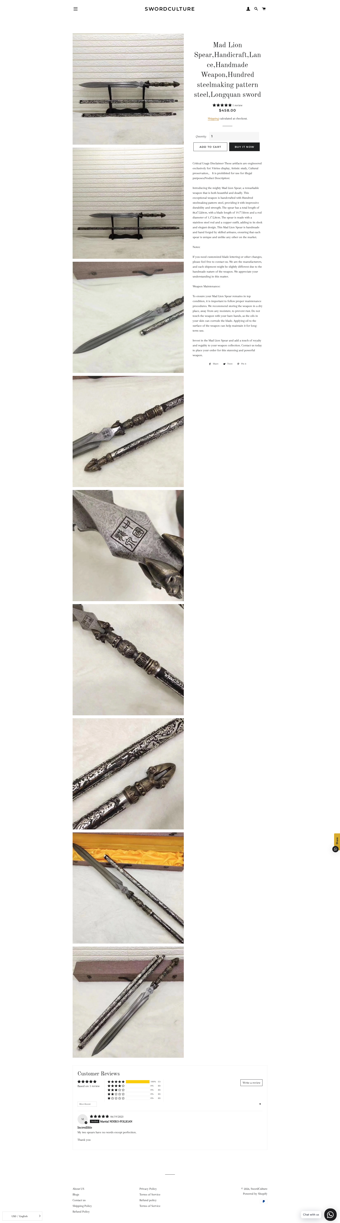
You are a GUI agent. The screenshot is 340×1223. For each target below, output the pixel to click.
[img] (100, 1116)
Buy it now (244, 146)
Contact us (79, 1200)
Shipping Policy (82, 1206)
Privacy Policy (148, 1189)
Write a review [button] (251, 1082)
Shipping (213, 118)
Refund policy (148, 1200)
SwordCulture (170, 9)
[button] (222, 105)
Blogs (76, 1194)
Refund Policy (81, 1211)
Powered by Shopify (255, 1193)
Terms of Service (150, 1194)
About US (78, 1189)
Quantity (201, 136)
